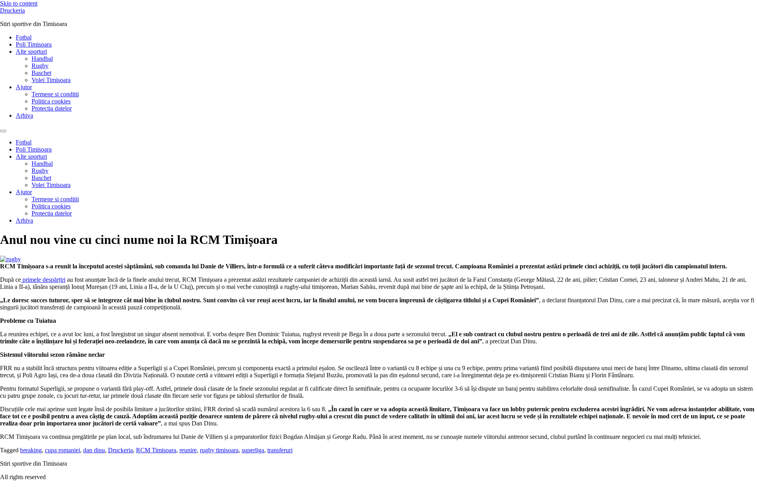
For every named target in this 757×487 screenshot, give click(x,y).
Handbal (42, 58)
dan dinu (94, 450)
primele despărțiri (43, 279)
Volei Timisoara (51, 80)
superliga (253, 450)
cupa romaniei (62, 450)
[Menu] (3, 131)
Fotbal (24, 37)
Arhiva (24, 115)
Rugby (40, 65)
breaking (31, 450)
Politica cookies (51, 101)
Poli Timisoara (34, 44)
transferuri (280, 450)
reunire (188, 450)
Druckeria (12, 10)
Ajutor (24, 87)
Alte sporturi (31, 51)
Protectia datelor (52, 108)
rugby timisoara (219, 450)
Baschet (41, 72)
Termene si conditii (55, 94)
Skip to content (18, 3)
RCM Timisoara (156, 450)
